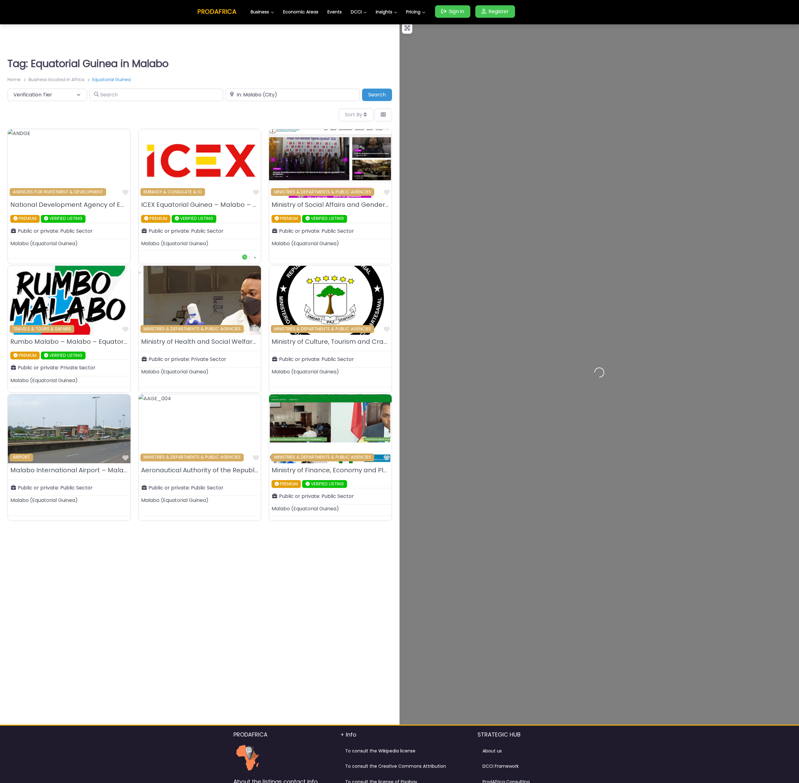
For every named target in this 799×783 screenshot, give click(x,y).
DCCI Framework (501, 766)
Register (498, 11)
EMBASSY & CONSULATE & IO (173, 192)
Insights (384, 12)
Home (14, 79)
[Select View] (383, 115)
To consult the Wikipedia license (380, 751)
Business (260, 12)
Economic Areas (300, 12)
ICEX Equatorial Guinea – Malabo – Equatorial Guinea (225, 204)
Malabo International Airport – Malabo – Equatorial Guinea (103, 470)
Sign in (456, 11)
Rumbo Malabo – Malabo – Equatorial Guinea (82, 341)
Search (380, 94)
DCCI (356, 12)
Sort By (354, 114)
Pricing (413, 12)
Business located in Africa (56, 79)
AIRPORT (21, 457)
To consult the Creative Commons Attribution (395, 766)
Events (334, 12)
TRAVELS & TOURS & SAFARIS (42, 329)
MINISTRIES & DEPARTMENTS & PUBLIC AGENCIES (322, 192)
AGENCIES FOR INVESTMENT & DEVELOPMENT (58, 192)
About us (492, 751)
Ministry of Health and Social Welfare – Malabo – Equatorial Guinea (247, 341)
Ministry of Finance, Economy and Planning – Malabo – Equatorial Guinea (387, 470)
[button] (249, 257)
